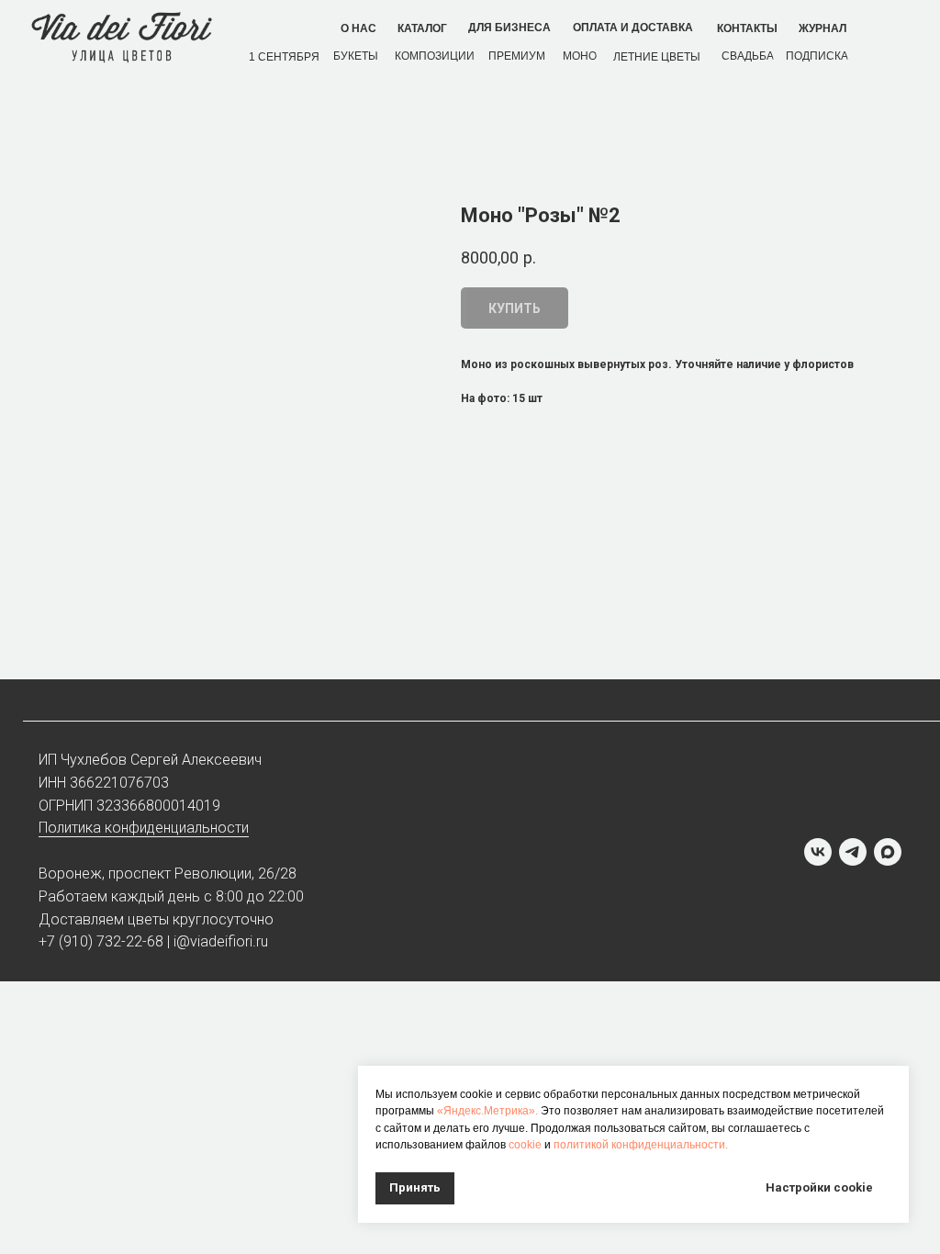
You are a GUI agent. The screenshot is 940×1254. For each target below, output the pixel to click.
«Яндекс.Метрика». (487, 1110)
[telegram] (853, 852)
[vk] (818, 852)
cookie (525, 1144)
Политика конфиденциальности (144, 827)
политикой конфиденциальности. (641, 1144)
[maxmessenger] (887, 852)
